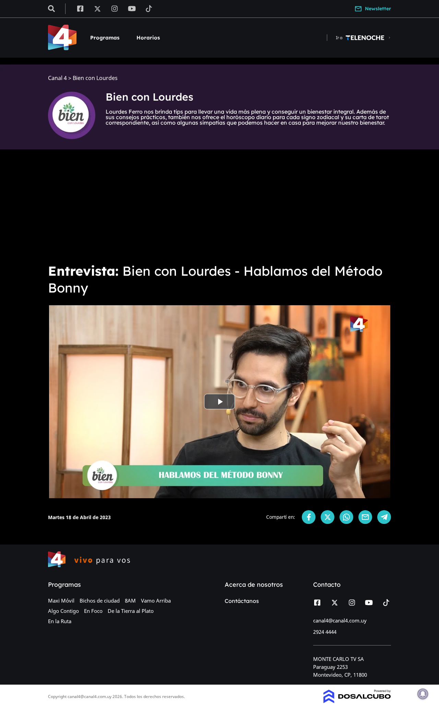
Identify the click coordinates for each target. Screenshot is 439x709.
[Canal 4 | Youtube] (132, 8)
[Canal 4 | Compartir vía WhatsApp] (346, 517)
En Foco (93, 610)
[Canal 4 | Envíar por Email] (365, 517)
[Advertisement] (219, 206)
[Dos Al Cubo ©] (357, 701)
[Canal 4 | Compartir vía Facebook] (309, 517)
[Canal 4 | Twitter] (97, 8)
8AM (130, 600)
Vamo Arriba (156, 600)
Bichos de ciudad (100, 600)
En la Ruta (59, 621)
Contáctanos (242, 600)
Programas (104, 37)
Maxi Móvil (61, 600)
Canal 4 (57, 78)
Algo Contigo (63, 610)
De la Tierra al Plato (131, 610)
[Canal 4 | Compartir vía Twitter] (327, 517)
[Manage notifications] (422, 693)
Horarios (148, 37)
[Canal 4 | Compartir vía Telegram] (384, 517)
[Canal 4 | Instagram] (114, 8)
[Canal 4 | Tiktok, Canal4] (149, 8)
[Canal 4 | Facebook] (80, 8)
